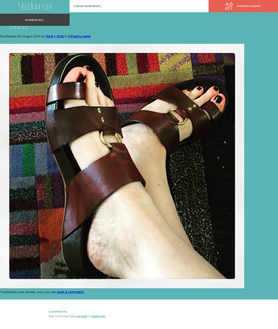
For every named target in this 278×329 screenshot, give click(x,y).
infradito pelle (79, 36)
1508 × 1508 (55, 36)
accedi (82, 316)
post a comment (70, 292)
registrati (98, 316)
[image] (122, 287)
